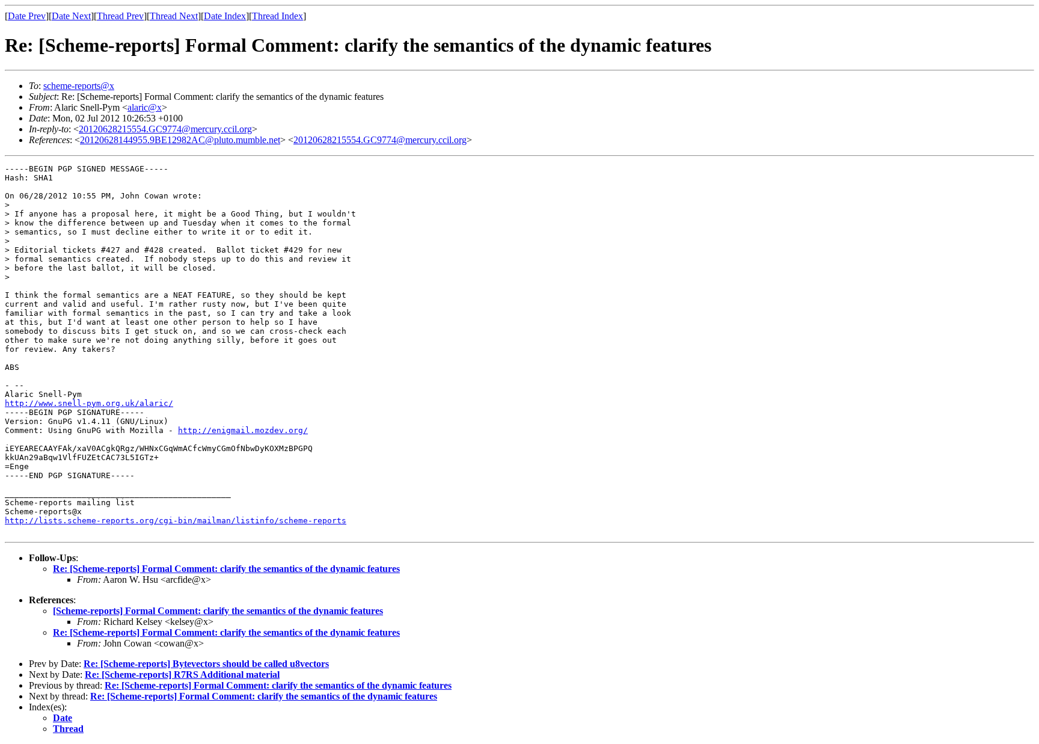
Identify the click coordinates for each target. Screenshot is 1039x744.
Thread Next (174, 16)
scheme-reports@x (78, 86)
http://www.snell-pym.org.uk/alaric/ (89, 403)
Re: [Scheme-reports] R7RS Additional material (182, 674)
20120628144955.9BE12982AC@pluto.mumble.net (180, 140)
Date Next (71, 16)
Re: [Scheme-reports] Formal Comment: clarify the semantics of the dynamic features (226, 569)
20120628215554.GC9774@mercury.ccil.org (165, 129)
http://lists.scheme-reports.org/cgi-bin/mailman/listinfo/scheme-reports (175, 520)
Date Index (225, 16)
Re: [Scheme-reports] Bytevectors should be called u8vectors (206, 664)
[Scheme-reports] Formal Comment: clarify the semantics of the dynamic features (218, 611)
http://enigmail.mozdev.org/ (243, 430)
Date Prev (27, 16)
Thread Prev (120, 16)
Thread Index (277, 16)
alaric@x (144, 107)
